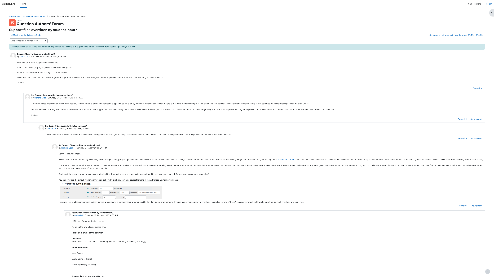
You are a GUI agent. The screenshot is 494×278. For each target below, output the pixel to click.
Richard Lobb (40, 98)
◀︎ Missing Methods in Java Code (26, 35)
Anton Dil (24, 56)
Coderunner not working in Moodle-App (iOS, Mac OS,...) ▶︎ (456, 35)
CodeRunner (9, 3)
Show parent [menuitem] (476, 119)
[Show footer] (487, 271)
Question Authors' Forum (34, 16)
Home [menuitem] (23, 4)
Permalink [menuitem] (477, 88)
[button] (475, 4)
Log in (489, 4)
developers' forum (286, 159)
